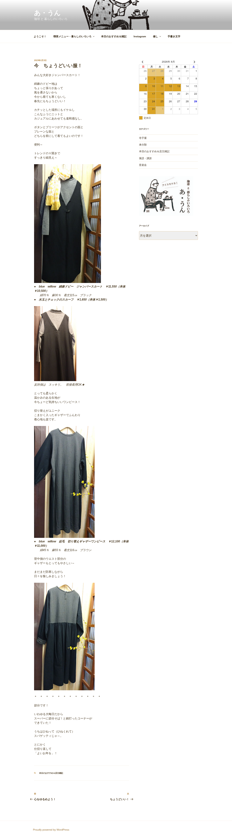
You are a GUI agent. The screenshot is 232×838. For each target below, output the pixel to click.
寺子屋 (143, 137)
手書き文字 (174, 36)
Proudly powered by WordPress (51, 829)
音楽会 (143, 164)
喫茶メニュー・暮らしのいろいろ (72, 36)
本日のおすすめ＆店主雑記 (51, 773)
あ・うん (47, 12)
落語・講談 (145, 158)
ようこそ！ (40, 36)
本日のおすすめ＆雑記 (114, 36)
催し (155, 36)
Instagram (140, 36)
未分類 (143, 144)
